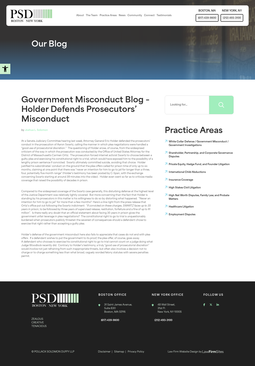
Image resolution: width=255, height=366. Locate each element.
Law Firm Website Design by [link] (185, 352)
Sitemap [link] (119, 352)
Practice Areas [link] (108, 15)
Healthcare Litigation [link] (181, 207)
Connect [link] (149, 15)
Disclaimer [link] (104, 352)
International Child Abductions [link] (187, 172)
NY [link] (232, 11)
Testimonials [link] (164, 15)
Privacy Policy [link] (136, 352)
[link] (5, 69)
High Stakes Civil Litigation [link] (185, 188)
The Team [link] (92, 15)
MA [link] (207, 11)
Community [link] (135, 15)
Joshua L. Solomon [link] (36, 130)
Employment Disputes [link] (182, 214)
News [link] (122, 15)
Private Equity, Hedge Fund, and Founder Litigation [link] (199, 164)
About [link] (80, 15)
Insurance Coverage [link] (181, 180)
